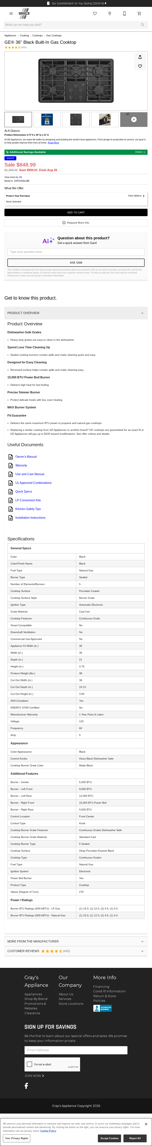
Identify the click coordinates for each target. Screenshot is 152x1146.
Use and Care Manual (29, 474)
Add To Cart (76, 212)
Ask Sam (76, 262)
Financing (101, 986)
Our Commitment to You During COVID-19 (78, 3)
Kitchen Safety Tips (28, 509)
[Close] (146, 1124)
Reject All (135, 1138)
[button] (11, 13)
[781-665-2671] (124, 13)
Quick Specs (23, 491)
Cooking (24, 35)
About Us (66, 994)
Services (65, 999)
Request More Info (78, 222)
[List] (94, 13)
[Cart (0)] (139, 13)
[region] (76, 1132)
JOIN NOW (33, 1076)
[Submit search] (143, 25)
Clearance (32, 1013)
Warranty (21, 465)
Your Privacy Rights (16, 1138)
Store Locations (71, 1003)
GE (20, 177)
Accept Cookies (109, 1138)
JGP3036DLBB (21, 181)
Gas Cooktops (54, 35)
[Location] (109, 13)
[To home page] (24, 13)
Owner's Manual (26, 456)
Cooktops (37, 35)
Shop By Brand (35, 999)
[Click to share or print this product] (140, 57)
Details (138, 152)
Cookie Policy (48, 1131)
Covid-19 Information (109, 991)
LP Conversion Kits (28, 500)
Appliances (10, 35)
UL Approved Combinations (33, 482)
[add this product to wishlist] (140, 66)
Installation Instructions (30, 517)
